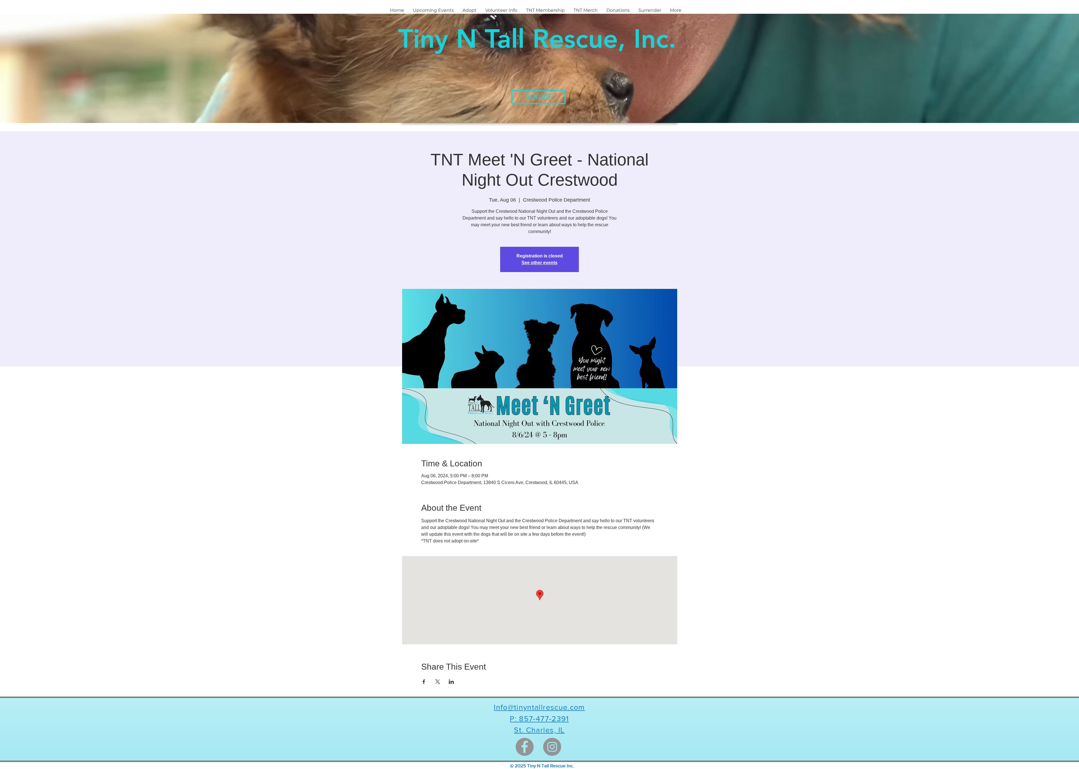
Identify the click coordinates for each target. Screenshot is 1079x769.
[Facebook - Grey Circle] (525, 747)
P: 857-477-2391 (539, 719)
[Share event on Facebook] (424, 681)
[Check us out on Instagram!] (552, 747)
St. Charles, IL (539, 730)
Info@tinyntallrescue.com (539, 707)
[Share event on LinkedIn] (451, 681)
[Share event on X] (437, 681)
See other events (539, 262)
